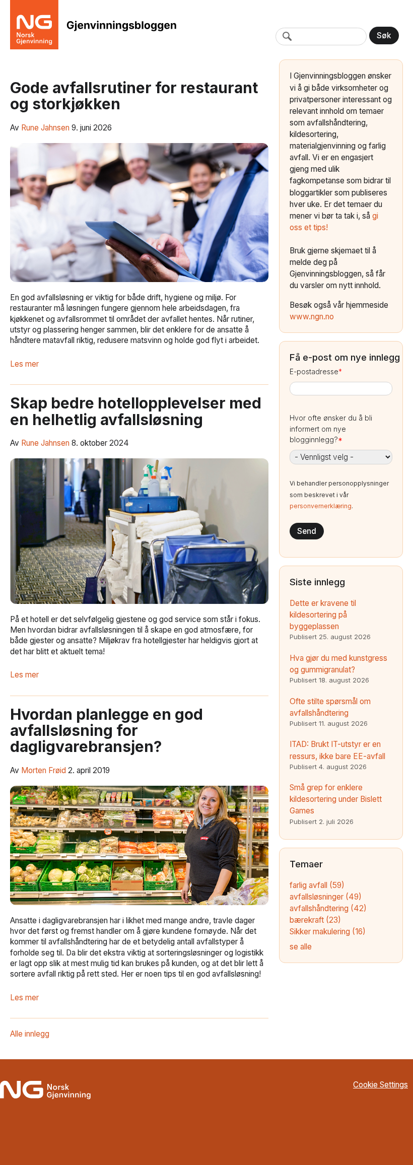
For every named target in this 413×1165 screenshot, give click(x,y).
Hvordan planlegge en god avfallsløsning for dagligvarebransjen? (106, 730)
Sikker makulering (328, 931)
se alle (301, 946)
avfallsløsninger (326, 897)
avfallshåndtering (328, 908)
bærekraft (315, 920)
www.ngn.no (312, 316)
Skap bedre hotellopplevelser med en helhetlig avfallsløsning (135, 411)
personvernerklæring (321, 506)
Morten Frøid (43, 770)
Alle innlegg (29, 1034)
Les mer (24, 364)
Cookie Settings (380, 1084)
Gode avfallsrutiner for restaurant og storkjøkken (134, 96)
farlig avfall (317, 885)
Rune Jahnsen (45, 127)
